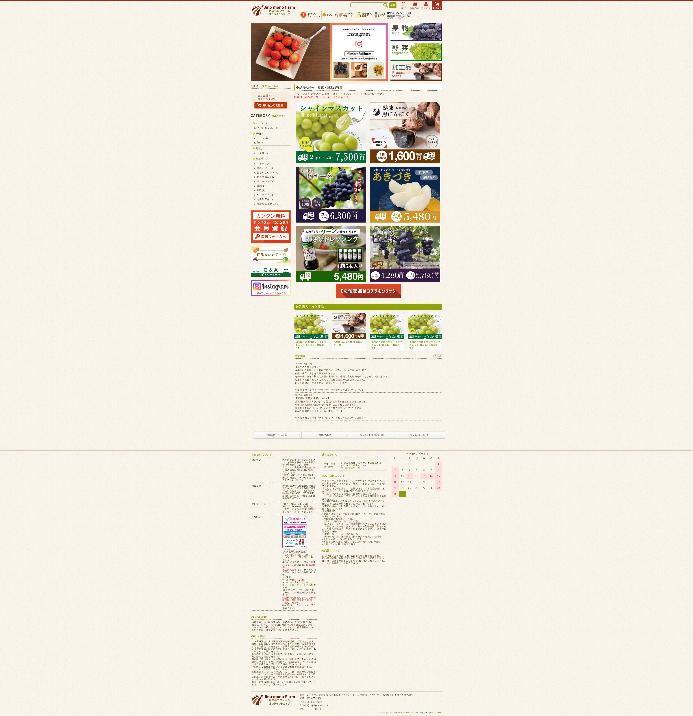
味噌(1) (261, 190)
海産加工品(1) (265, 199)
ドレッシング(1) (266, 181)
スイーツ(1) (263, 163)
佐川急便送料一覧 (350, 468)
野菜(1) (260, 148)
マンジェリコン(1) (267, 127)
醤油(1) (261, 185)
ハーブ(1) (261, 123)
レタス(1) (262, 153)
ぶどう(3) (262, 138)
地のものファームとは (277, 435)
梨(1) (260, 142)
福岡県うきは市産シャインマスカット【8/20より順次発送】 (311, 345)
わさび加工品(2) (266, 176)
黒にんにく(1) (265, 168)
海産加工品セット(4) (269, 204)
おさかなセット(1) (267, 172)
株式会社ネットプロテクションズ (299, 583)
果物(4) (260, 133)
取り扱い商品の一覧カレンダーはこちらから (321, 97)
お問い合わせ (325, 435)
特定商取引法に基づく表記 (372, 435)
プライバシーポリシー (420, 435)
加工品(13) (262, 159)
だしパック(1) (265, 194)
